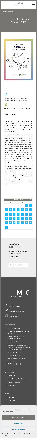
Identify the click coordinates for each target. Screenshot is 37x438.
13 (18, 214)
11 (10, 214)
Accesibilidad (11, 385)
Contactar (10, 397)
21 (22, 218)
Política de (13, 382)
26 (14, 223)
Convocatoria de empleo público (16, 311)
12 (14, 214)
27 (18, 223)
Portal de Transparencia (14, 306)
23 (30, 218)
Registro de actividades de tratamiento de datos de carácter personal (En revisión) (18, 347)
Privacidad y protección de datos (18, 379)
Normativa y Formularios (15, 342)
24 (6, 223)
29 (26, 223)
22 (26, 218)
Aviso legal (11, 376)
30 (31, 223)
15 (26, 214)
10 (6, 214)
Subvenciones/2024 (14, 316)
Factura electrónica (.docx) (16, 359)
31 (6, 227)
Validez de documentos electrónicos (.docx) (15, 363)
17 (6, 218)
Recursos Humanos (14, 352)
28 (22, 223)
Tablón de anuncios (14, 356)
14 (22, 214)
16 (30, 214)
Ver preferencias (18, 429)
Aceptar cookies (18, 418)
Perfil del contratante (14, 328)
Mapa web (11, 400)
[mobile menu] (33, 4)
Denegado (18, 423)
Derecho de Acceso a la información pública (15, 338)
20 (18, 218)
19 (14, 218)
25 (10, 223)
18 (10, 218)
